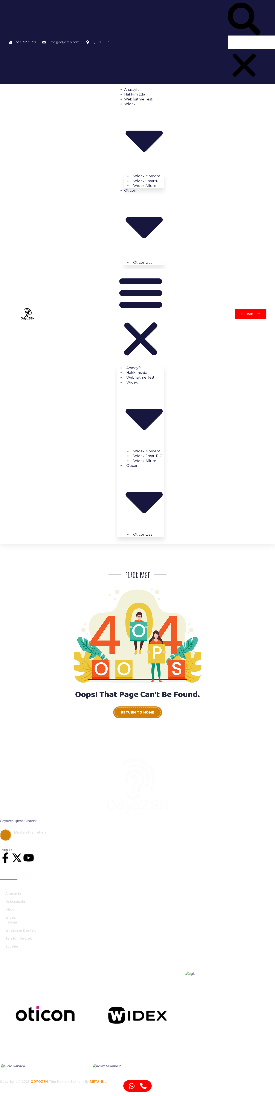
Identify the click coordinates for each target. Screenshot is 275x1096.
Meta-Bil (98, 1082)
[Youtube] (28, 857)
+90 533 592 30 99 (32, 837)
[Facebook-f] (5, 857)
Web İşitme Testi (138, 99)
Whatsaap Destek (20, 930)
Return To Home (137, 712)
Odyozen (39, 1082)
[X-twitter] (17, 857)
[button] (244, 19)
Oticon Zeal (143, 263)
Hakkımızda (134, 94)
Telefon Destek (18, 938)
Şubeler (11, 946)
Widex (10, 918)
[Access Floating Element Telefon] (143, 1086)
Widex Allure (144, 186)
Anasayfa (131, 90)
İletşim (11, 922)
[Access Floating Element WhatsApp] (132, 1086)
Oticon (11, 909)
